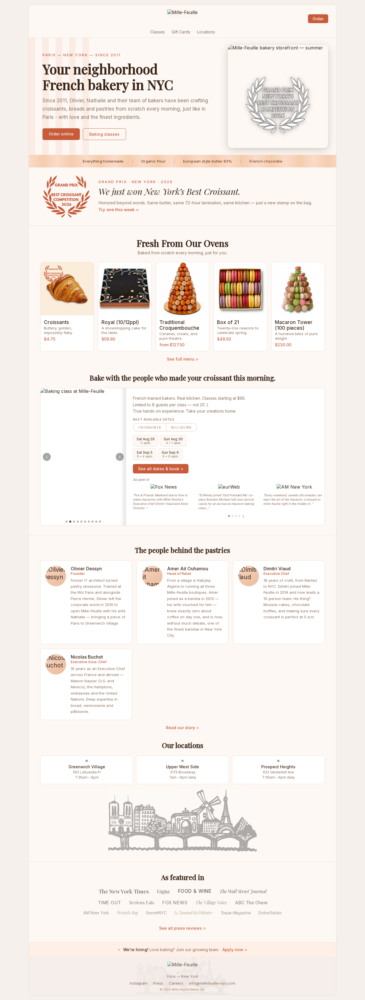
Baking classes (104, 134)
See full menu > (182, 359)
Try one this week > (118, 209)
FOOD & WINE (195, 891)
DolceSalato (270, 912)
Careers (176, 983)
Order (318, 18)
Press (158, 983)
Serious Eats (141, 902)
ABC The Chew (251, 902)
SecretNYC (156, 912)
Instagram (138, 983)
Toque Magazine (235, 912)
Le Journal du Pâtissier (193, 912)
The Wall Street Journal (242, 891)
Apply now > (234, 949)
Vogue (163, 891)
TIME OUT (109, 902)
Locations (206, 31)
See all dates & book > (160, 468)
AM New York (96, 912)
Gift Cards (181, 31)
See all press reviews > (182, 928)
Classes (157, 31)
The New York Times (124, 891)
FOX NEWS (174, 902)
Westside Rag (127, 912)
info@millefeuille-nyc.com (212, 983)
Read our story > (182, 727)
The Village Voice (211, 902)
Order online (61, 133)
